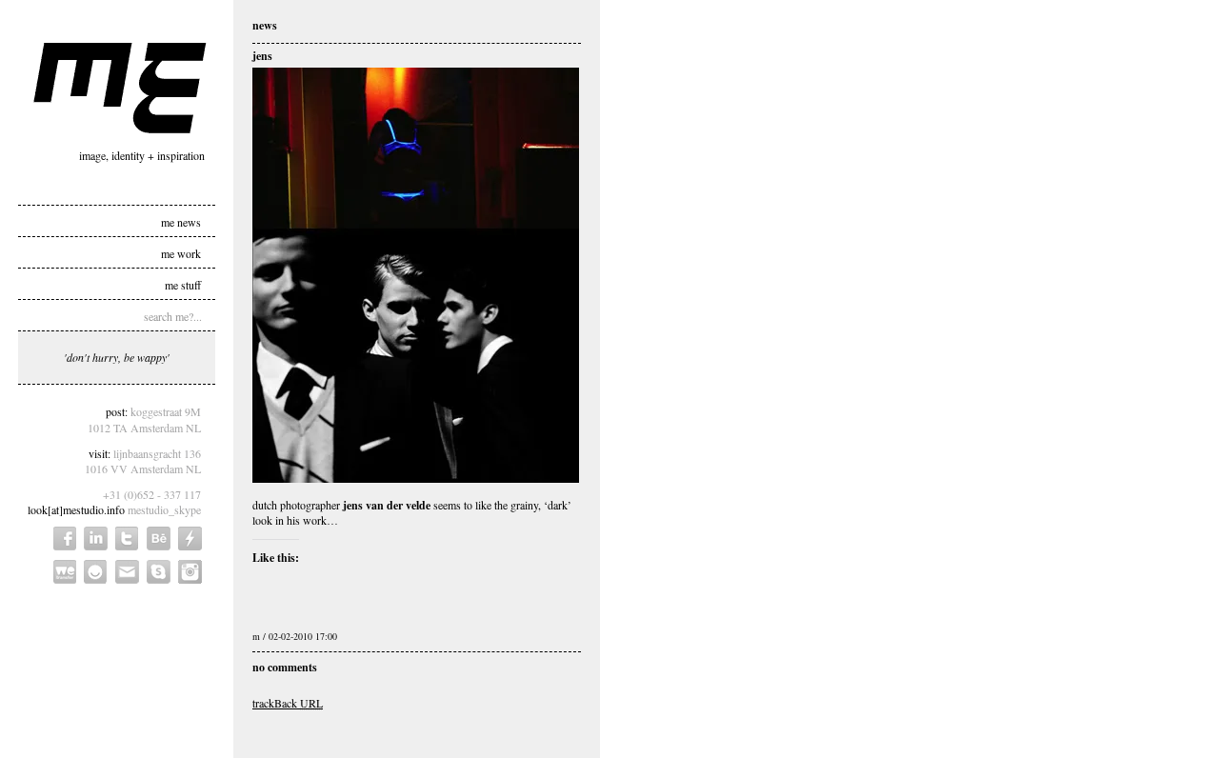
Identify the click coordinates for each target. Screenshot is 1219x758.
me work (181, 252)
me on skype (158, 572)
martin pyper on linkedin (96, 538)
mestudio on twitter (127, 538)
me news (181, 221)
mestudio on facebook (64, 538)
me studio (120, 88)
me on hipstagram (190, 572)
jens (262, 56)
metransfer (64, 572)
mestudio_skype (164, 509)
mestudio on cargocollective (190, 538)
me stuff (183, 283)
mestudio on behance (158, 538)
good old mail (127, 572)
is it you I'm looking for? (96, 572)
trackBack (287, 702)
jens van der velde (386, 505)
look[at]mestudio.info (76, 509)
